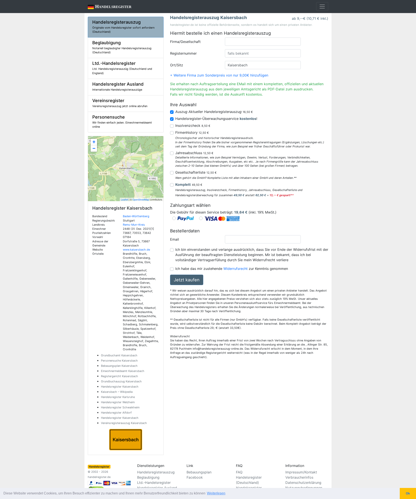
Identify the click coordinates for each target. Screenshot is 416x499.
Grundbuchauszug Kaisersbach (121, 381)
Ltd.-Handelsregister (154, 482)
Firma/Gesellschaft (185, 41)
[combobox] (263, 42)
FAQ (239, 472)
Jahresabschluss (194, 153)
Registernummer (183, 53)
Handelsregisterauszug (156, 472)
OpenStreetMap (140, 199)
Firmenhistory (192, 132)
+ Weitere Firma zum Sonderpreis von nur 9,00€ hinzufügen (219, 75)
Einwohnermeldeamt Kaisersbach (122, 371)
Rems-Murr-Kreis (134, 224)
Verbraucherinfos (299, 477)
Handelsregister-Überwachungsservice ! (216, 118)
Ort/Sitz (176, 65)
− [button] (94, 148)
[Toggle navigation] (322, 6)
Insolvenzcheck (192, 125)
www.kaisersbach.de (136, 249)
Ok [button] (408, 493)
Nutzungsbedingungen (303, 488)
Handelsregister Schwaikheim (120, 407)
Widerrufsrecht (235, 268)
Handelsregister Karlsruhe (118, 397)
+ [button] (94, 142)
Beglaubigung (148, 477)
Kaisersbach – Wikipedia (117, 391)
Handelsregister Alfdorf (116, 412)
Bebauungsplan (199, 472)
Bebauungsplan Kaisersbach (119, 365)
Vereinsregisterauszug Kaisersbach (124, 423)
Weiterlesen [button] (216, 493)
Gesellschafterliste (196, 172)
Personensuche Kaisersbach (119, 360)
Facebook (195, 477)
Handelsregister (109, 6)
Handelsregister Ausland (157, 488)
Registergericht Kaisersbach (119, 376)
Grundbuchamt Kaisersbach (119, 355)
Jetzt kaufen (187, 279)
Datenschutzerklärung (303, 482)
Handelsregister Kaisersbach (119, 386)
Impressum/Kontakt (301, 472)
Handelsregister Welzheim (118, 402)
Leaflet (124, 199)
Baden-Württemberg (136, 216)
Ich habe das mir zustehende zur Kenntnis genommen (231, 268)
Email (174, 239)
